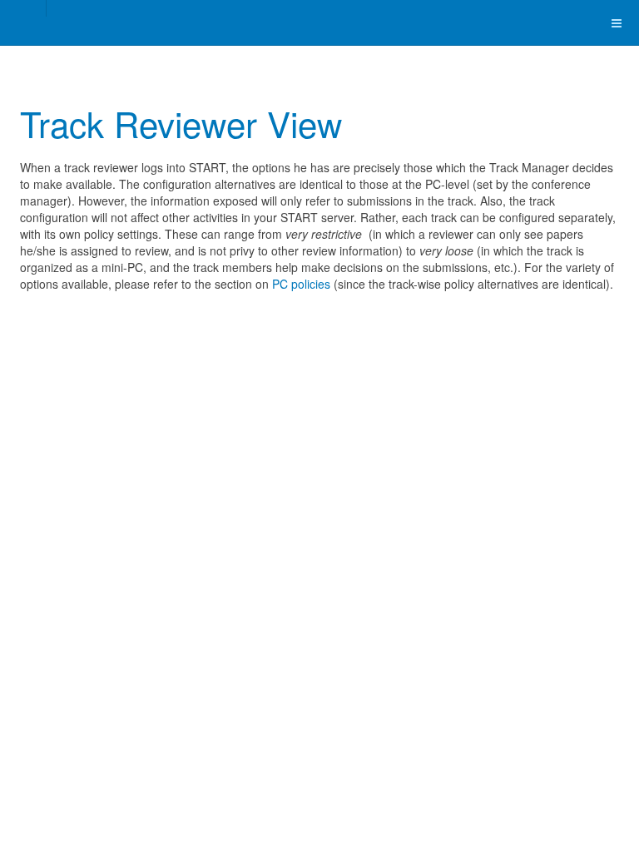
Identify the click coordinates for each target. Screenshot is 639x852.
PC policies (301, 283)
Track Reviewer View (181, 123)
